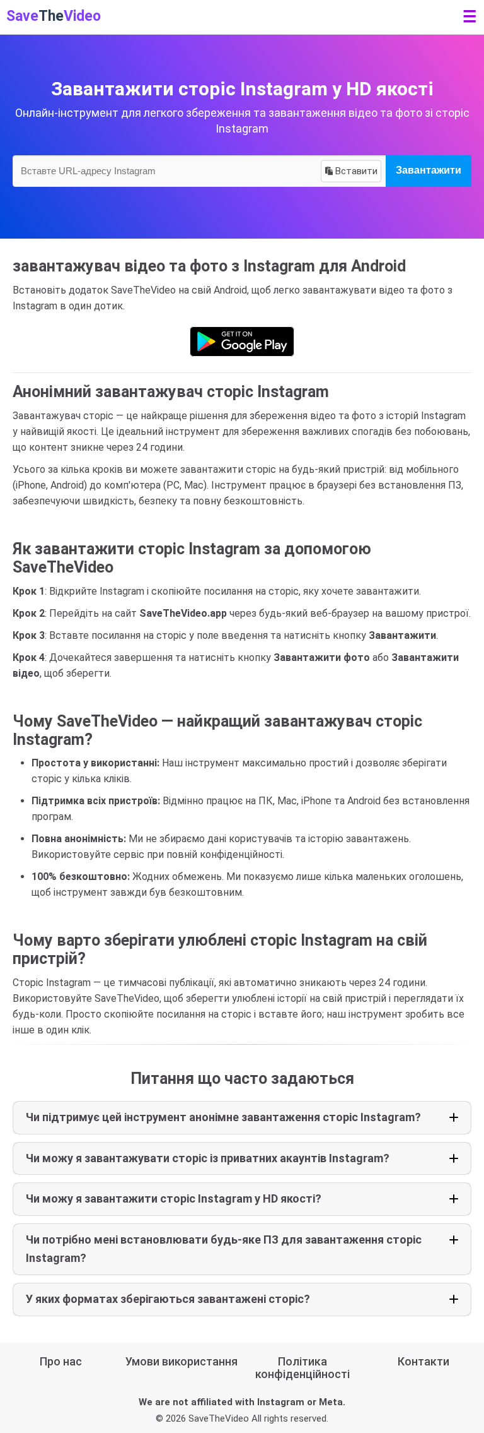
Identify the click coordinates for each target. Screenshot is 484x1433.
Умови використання (181, 1361)
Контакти (423, 1361)
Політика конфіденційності (302, 1368)
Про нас (61, 1361)
